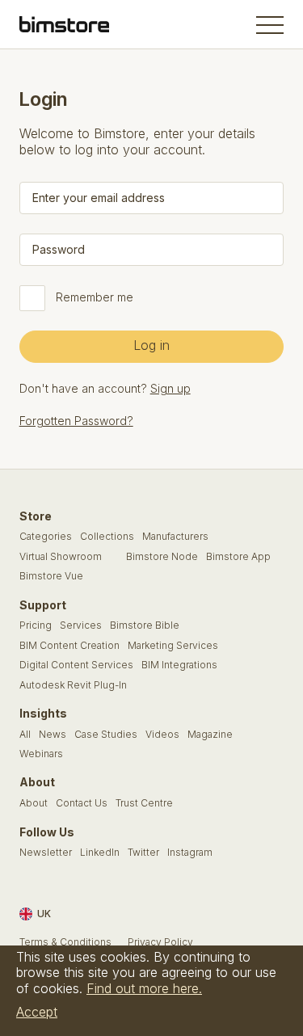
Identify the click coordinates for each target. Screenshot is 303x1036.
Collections (107, 536)
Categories (45, 536)
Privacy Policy (160, 942)
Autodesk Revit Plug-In (73, 685)
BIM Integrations (179, 665)
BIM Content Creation (69, 645)
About (33, 803)
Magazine (210, 734)
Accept (36, 1012)
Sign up (170, 388)
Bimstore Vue (51, 576)
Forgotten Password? (76, 420)
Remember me (94, 297)
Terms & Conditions (65, 942)
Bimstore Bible (144, 625)
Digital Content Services (76, 665)
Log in (151, 345)
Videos (162, 734)
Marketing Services (173, 645)
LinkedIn (100, 852)
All (25, 734)
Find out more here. (144, 988)
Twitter (143, 852)
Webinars (41, 754)
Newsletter (45, 852)
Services (81, 625)
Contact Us (81, 803)
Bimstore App (238, 556)
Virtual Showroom (60, 556)
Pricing (35, 625)
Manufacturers (175, 536)
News (52, 734)
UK (44, 914)
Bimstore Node (162, 556)
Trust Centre (144, 803)
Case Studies (105, 734)
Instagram (190, 852)
